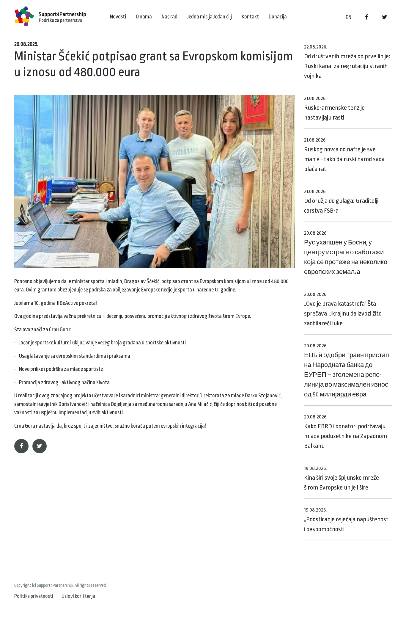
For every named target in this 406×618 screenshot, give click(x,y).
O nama (144, 17)
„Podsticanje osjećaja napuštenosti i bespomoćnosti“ (347, 520)
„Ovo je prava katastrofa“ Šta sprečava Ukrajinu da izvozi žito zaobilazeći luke (343, 309)
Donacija (278, 17)
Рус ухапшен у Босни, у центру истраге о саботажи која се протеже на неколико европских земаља (345, 252)
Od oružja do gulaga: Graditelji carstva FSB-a (341, 201)
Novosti (118, 17)
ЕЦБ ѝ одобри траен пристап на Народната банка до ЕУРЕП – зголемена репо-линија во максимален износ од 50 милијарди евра (346, 370)
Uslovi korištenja (78, 596)
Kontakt (250, 17)
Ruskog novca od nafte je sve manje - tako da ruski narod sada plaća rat (344, 154)
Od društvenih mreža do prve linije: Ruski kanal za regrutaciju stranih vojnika (347, 61)
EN (348, 17)
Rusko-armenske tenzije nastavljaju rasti (334, 108)
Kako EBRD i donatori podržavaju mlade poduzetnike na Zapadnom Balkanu (345, 431)
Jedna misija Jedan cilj (209, 17)
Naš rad (169, 17)
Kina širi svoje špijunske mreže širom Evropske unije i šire (341, 478)
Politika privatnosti (33, 596)
